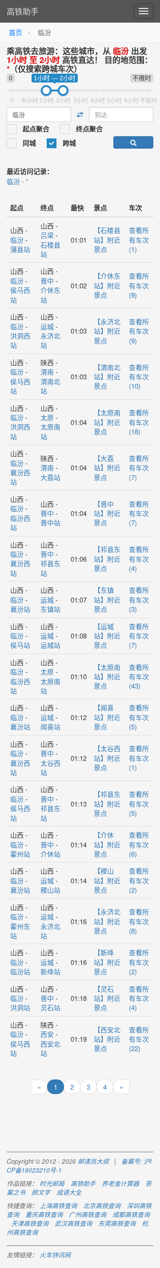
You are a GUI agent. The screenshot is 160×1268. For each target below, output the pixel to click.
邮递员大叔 (93, 1161)
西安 (47, 1034)
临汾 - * (17, 181)
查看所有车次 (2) (139, 880)
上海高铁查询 (58, 1205)
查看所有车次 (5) (139, 717)
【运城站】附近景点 (107, 636)
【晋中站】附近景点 (107, 513)
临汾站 (20, 971)
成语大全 (68, 1192)
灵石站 (50, 1007)
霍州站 (20, 853)
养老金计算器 (120, 1183)
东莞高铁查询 (117, 1223)
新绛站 (50, 971)
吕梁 (47, 235)
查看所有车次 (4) (139, 558)
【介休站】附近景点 (107, 844)
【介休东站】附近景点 (107, 285)
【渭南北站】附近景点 (107, 376)
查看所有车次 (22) (139, 1039)
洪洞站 (20, 1007)
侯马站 (20, 645)
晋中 (47, 280)
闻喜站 (50, 726)
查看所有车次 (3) (139, 599)
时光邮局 (52, 1183)
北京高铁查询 (101, 1205)
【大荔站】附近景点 (107, 467)
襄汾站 (20, 609)
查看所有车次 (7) (139, 467)
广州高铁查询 (87, 1214)
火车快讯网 (55, 1254)
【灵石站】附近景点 (107, 998)
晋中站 (50, 522)
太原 (47, 417)
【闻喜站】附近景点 (107, 717)
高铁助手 (23, 11)
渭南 (47, 371)
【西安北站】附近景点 (107, 1039)
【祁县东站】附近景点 (107, 558)
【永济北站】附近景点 (107, 331)
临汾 (17, 239)
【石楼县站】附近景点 (107, 239)
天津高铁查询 (29, 1223)
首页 (15, 32)
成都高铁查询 (131, 1214)
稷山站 (50, 889)
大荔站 (50, 477)
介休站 (50, 853)
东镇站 (50, 609)
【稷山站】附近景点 (107, 880)
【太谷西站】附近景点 (107, 758)
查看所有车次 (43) (139, 676)
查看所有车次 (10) (139, 376)
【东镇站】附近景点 (107, 599)
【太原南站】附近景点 (107, 422)
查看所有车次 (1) (139, 239)
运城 (47, 326)
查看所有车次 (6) (139, 844)
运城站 (50, 645)
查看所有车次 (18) (139, 422)
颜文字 (41, 1192)
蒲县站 (20, 249)
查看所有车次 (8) (139, 921)
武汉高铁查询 (73, 1223)
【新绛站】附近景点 (107, 962)
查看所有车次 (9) (139, 285)
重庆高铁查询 (44, 1214)
